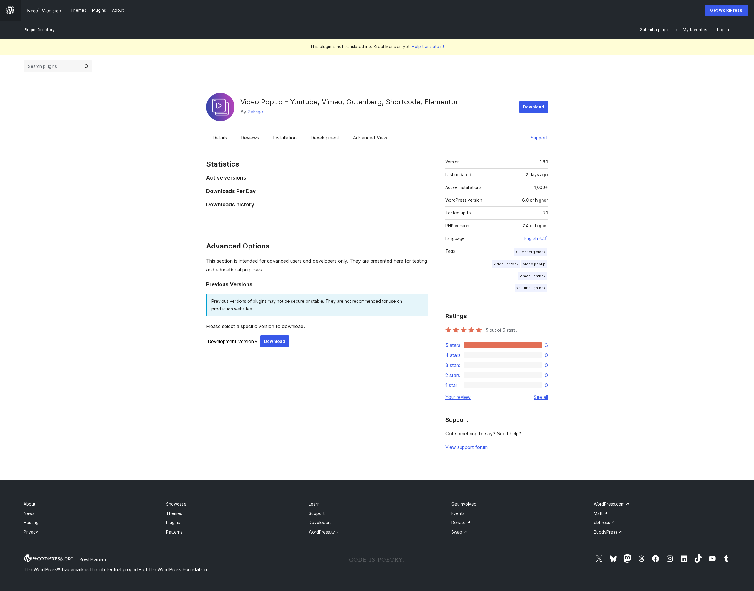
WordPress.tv (324, 531)
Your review (458, 397)
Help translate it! (428, 46)
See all (541, 397)
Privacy (31, 531)
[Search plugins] (86, 66)
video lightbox (506, 264)
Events (457, 513)
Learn (314, 503)
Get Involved (464, 503)
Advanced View (370, 138)
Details (219, 138)
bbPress (604, 522)
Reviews (250, 138)
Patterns (174, 531)
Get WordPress (726, 10)
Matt (601, 513)
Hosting (31, 522)
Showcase (176, 503)
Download (533, 106)
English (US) (536, 238)
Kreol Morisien (93, 559)
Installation (285, 138)
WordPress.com (611, 503)
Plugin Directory (39, 29)
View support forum (466, 447)
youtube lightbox (530, 288)
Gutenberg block (530, 252)
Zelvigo (255, 112)
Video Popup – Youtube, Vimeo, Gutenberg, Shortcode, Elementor (349, 102)
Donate (461, 522)
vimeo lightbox (532, 276)
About (29, 503)
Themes (174, 513)
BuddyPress (608, 531)
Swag (459, 531)
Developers (320, 522)
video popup (534, 264)
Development (324, 138)
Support (539, 138)
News (29, 513)
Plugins (173, 522)
